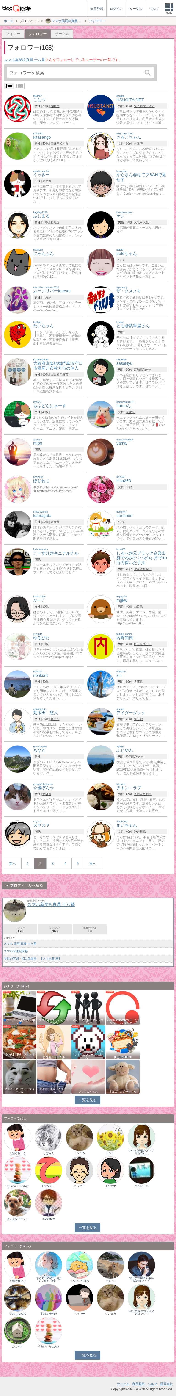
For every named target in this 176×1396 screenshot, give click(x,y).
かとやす (17, 1346)
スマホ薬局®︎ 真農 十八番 (24, 60)
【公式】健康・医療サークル (54, 1090)
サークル (62, 34)
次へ (92, 863)
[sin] (101, 684)
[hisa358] (101, 489)
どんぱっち (141, 1186)
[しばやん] (48, 1137)
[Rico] (110, 1137)
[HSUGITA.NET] (101, 108)
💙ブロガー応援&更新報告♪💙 (19, 1021)
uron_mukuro (17, 1313)
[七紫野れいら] (17, 1137)
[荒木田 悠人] (17, 721)
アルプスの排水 (79, 1281)
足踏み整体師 (48, 1313)
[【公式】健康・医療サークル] (54, 1076)
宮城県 (138, 369)
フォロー (13, 34)
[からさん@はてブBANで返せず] (101, 183)
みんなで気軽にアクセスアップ (88, 1021)
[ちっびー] (79, 1297)
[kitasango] (17, 146)
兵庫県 (138, 681)
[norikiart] (17, 684)
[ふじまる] (17, 225)
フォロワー (55, 929)
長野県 (54, 143)
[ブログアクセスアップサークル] (19, 1076)
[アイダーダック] (101, 721)
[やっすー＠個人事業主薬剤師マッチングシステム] (141, 1264)
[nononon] (101, 524)
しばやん (48, 1153)
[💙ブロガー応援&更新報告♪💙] (19, 1007)
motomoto (48, 1218)
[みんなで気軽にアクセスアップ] (88, 1007)
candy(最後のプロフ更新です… (141, 1152)
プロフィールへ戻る (26, 885)
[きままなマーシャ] (17, 1202)
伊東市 (139, 756)
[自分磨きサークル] (54, 1042)
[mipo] (17, 452)
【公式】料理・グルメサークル (19, 1056)
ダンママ (110, 1186)
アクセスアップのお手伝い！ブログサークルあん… (88, 1054)
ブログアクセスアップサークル (19, 1090)
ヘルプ (152, 1384)
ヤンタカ (79, 1153)
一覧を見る (87, 1100)
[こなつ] (17, 108)
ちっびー (79, 1313)
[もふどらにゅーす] (17, 414)
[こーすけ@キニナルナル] (17, 562)
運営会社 (166, 1384)
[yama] (101, 452)
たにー (110, 1281)
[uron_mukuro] (17, 1297)
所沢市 (147, 644)
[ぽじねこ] (17, 489)
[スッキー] (79, 1170)
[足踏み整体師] (48, 1297)
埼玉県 (138, 644)
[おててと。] (48, 1170)
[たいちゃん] (17, 334)
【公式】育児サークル (122, 1091)
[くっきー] (17, 183)
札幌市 (147, 569)
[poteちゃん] (101, 262)
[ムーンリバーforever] (17, 299)
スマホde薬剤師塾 (16, 951)
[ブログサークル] (16, 8)
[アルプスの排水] (79, 1264)
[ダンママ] (110, 1170)
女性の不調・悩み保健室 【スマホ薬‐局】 (32, 958)
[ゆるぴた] (17, 646)
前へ (12, 863)
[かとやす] (17, 1330)
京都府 (138, 794)
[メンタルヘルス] (88, 1076)
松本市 (63, 143)
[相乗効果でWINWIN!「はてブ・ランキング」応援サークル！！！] (122, 1007)
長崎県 (54, 106)
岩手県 (54, 719)
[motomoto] (48, 1202)
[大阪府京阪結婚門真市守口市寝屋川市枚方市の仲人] (17, 372)
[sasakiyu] (101, 372)
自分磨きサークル (54, 1057)
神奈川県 (140, 831)
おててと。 (48, 1186)
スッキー (79, 1186)
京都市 (147, 794)
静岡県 (130, 756)
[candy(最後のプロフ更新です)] (141, 1137)
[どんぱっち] (141, 1170)
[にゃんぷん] (17, 262)
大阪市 (147, 222)
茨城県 (130, 412)
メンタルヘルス (88, 1091)
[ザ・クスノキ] (101, 299)
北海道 (54, 222)
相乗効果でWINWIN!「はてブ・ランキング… (122, 1021)
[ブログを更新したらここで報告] (54, 1007)
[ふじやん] (101, 759)
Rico (110, 1153)
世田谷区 (149, 106)
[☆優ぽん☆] (17, 796)
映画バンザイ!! (123, 1057)
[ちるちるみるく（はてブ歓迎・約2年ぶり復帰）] (48, 1264)
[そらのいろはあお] (17, 1170)
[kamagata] (17, 524)
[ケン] (101, 225)
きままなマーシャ (18, 1218)
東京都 (138, 106)
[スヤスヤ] (17, 834)
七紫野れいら (17, 1153)
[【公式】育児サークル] (122, 1076)
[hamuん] (101, 414)
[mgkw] (101, 609)
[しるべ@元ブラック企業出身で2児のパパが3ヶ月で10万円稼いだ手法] (101, 562)
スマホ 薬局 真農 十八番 (20, 943)
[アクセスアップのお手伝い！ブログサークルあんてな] (88, 1042)
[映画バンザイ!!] (122, 1042)
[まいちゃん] (101, 834)
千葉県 (46, 297)
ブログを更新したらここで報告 (54, 1021)
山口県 (138, 606)
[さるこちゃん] (101, 146)
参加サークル (89, 929)
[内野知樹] (101, 646)
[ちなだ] (17, 759)
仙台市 (147, 369)
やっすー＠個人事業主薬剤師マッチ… (141, 1279)
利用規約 (138, 1384)
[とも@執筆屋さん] (101, 334)
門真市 (63, 374)
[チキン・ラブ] (101, 796)
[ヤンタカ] (79, 1137)
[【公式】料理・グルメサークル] (19, 1042)
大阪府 (138, 143)
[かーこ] (17, 609)
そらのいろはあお (18, 1186)
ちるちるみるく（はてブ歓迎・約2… (48, 1279)
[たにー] (110, 1264)
